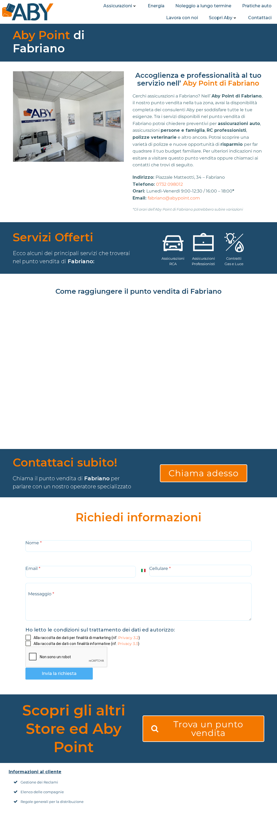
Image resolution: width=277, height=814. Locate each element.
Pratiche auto (257, 5)
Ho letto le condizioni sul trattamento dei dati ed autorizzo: (100, 630)
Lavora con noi (182, 17)
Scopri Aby (220, 17)
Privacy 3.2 (128, 637)
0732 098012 (169, 184)
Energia (156, 5)
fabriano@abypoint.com (174, 198)
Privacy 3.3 (128, 643)
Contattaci (260, 17)
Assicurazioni (117, 5)
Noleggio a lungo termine (203, 5)
